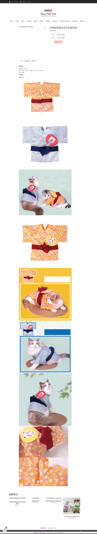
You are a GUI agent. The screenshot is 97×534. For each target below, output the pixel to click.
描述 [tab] (22, 61)
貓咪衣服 (29, 21)
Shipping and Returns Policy (39, 532)
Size (53, 34)
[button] (45, 28)
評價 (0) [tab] (33, 61)
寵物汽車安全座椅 (64, 21)
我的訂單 (82, 21)
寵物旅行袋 (55, 21)
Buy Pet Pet (48, 14)
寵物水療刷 (74, 21)
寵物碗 (41, 21)
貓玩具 (23, 21)
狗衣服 (17, 21)
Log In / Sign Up (15, 1)
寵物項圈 (47, 21)
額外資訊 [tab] (27, 61)
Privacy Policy (50, 532)
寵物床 (35, 21)
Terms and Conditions (59, 532)
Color (53, 37)
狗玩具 (11, 21)
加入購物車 (58, 42)
